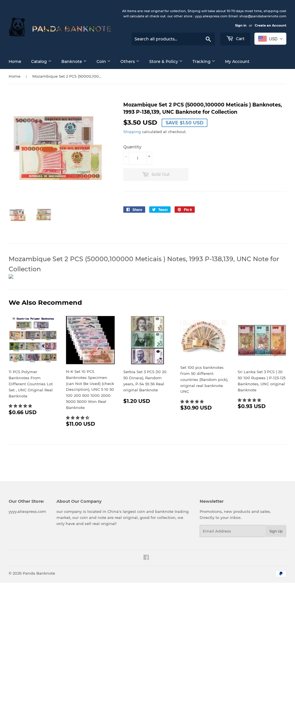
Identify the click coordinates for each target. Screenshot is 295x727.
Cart (240, 38)
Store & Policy (164, 61)
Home (15, 61)
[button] (21, 405)
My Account (237, 61)
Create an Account (270, 25)
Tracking (202, 61)
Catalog (39, 61)
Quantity (132, 146)
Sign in (241, 25)
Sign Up (276, 531)
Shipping (132, 131)
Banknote (72, 61)
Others (128, 61)
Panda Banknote (39, 573)
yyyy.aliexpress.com (27, 511)
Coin (102, 61)
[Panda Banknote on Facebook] (146, 558)
